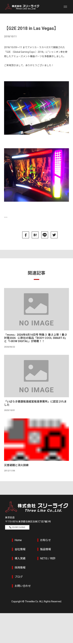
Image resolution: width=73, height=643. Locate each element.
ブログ (19, 576)
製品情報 (45, 549)
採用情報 (20, 567)
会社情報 (20, 549)
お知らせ (45, 540)
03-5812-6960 (18, 527)
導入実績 (20, 558)
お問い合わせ (23, 586)
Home (18, 540)
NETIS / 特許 (48, 558)
